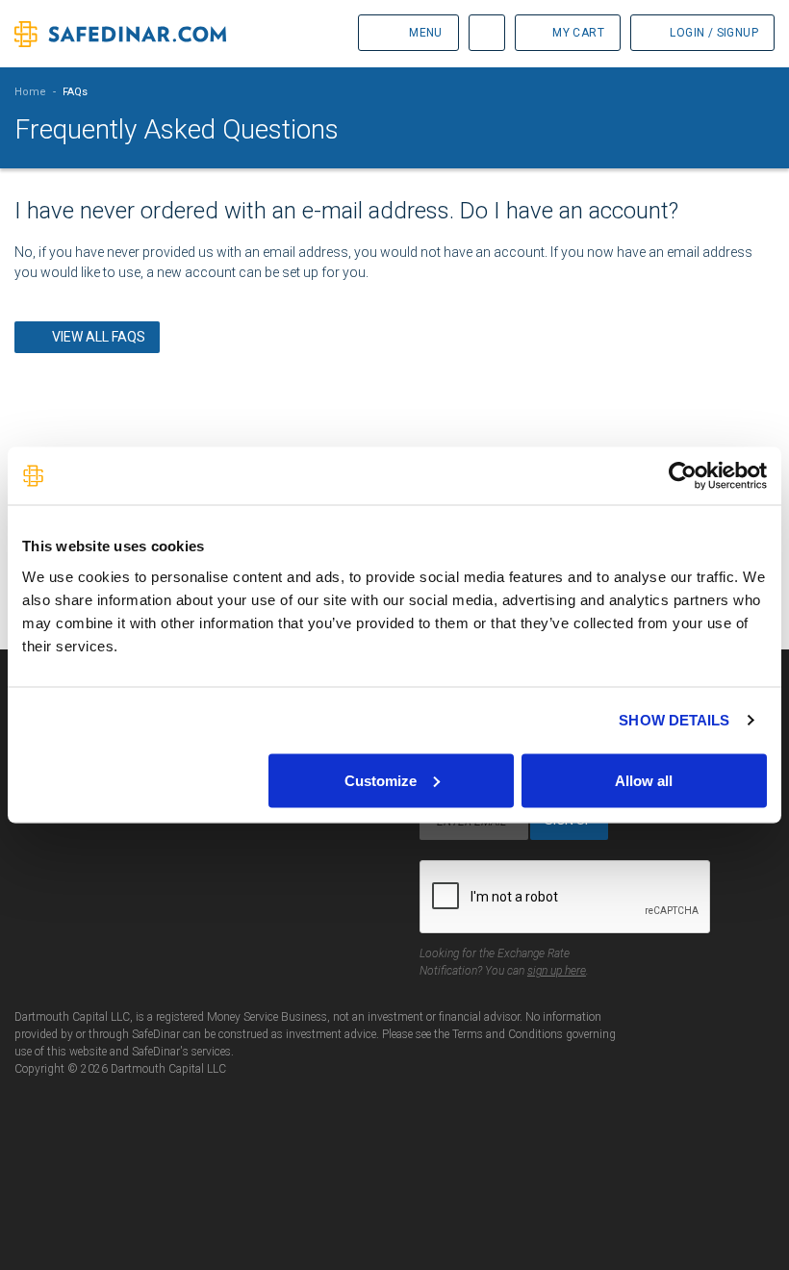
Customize (380, 780)
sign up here (556, 971)
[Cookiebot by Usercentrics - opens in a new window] (682, 476)
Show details (674, 720)
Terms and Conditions (507, 1034)
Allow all (644, 780)
